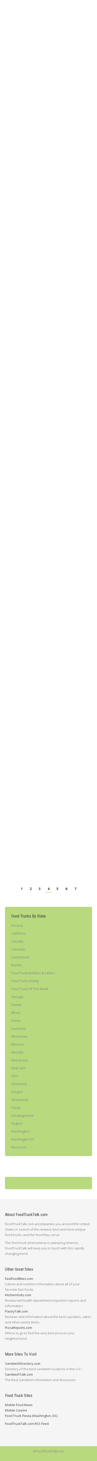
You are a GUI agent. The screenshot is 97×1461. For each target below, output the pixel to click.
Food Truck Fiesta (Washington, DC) (31, 1415)
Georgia (17, 996)
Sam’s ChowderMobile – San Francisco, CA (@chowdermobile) (43, 792)
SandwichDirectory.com (22, 1363)
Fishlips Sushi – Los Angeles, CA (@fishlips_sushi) (43, 643)
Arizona (17, 925)
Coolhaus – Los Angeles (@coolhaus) (47, 484)
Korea (15, 1020)
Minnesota (19, 1036)
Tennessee (19, 1099)
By (35, 102)
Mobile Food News (19, 1405)
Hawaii (16, 1004)
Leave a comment (61, 102)
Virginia (16, 1123)
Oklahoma (19, 1084)
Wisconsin (19, 1147)
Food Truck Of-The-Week (43, 363)
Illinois (16, 1012)
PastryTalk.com (16, 1311)
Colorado (18, 949)
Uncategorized (22, 1115)
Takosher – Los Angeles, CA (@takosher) (38, 219)
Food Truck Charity (25, 981)
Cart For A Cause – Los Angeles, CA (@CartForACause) (46, 91)
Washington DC (22, 1139)
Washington (20, 1131)
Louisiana (18, 1028)
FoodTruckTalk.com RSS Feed (27, 1423)
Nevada (17, 1052)
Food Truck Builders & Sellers (33, 973)
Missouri (17, 1044)
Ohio (14, 1076)
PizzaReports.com (18, 1327)
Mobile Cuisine (16, 1410)
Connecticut (20, 957)
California (18, 102)
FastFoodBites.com (19, 1278)
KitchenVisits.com (18, 1295)
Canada (17, 941)
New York (69, 493)
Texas (15, 498)
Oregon (17, 1092)
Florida (16, 965)
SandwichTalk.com (19, 1374)
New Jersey (19, 1060)
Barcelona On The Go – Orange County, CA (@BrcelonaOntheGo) (42, 352)
